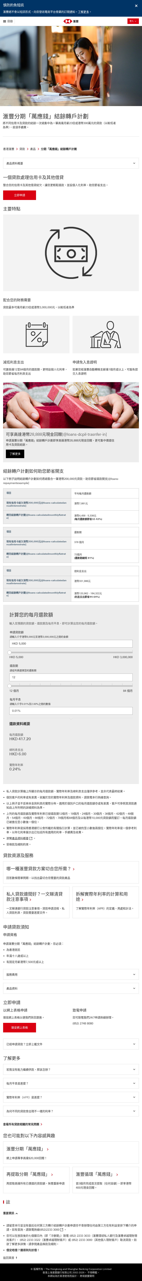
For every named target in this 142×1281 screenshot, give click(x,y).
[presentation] (52, 1229)
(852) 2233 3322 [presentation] (30, 1240)
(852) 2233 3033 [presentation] (80, 1235)
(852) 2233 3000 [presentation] (82, 1240)
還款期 (14, 665)
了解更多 (83, 12)
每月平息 (15, 699)
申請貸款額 (17, 632)
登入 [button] (134, 21)
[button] (71, 163)
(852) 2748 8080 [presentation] (83, 1023)
